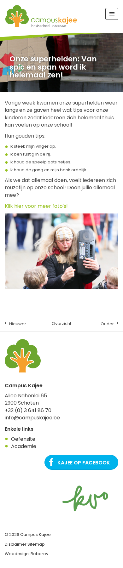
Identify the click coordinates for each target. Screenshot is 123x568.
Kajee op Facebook (83, 462)
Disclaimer (15, 544)
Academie (23, 446)
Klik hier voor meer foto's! (36, 206)
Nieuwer (15, 323)
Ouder (109, 323)
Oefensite (23, 439)
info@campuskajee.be (32, 417)
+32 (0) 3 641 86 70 (28, 410)
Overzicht (61, 324)
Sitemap (36, 544)
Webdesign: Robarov (26, 554)
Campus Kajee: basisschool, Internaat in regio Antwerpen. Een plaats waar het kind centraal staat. (41, 16)
